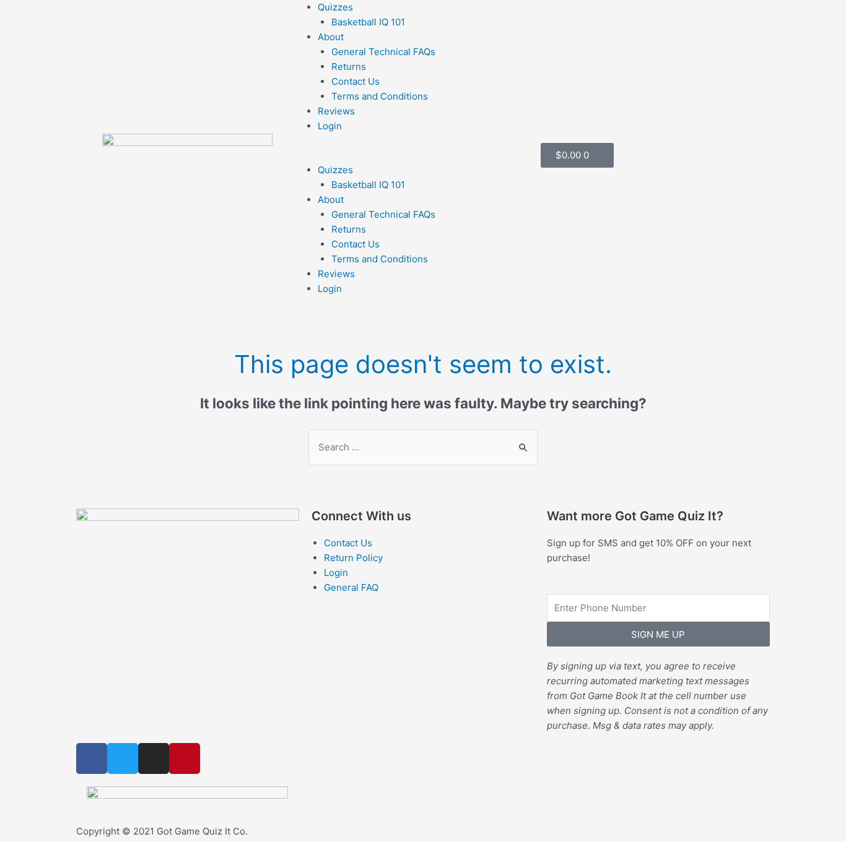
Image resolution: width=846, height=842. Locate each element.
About (331, 37)
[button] (423, 155)
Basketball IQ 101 (368, 22)
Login (330, 126)
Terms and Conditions (379, 96)
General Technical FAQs (383, 52)
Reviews (336, 111)
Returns (348, 66)
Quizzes (335, 7)
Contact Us (355, 81)
